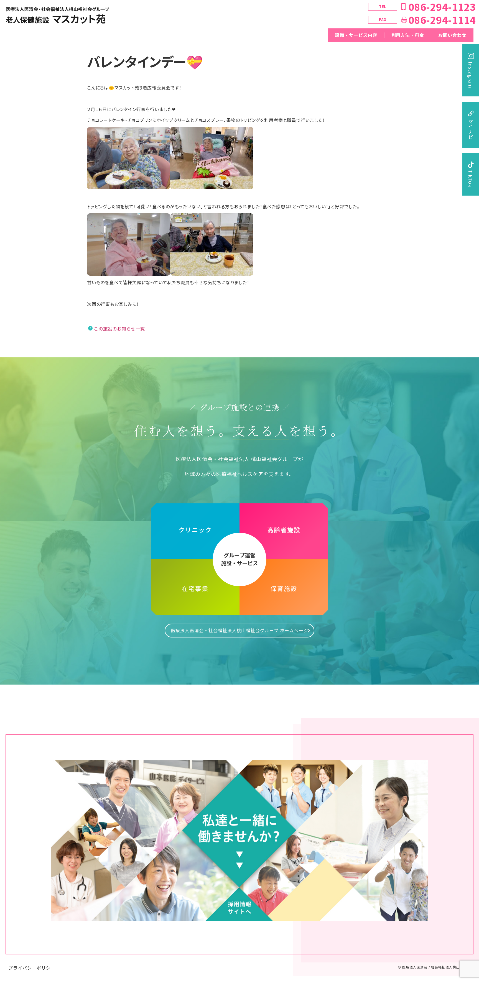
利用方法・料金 (407, 35)
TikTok (470, 178)
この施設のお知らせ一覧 (119, 328)
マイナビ (470, 129)
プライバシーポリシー (31, 967)
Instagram (470, 75)
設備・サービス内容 (356, 35)
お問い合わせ (452, 35)
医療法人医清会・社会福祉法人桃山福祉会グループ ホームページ (239, 630)
